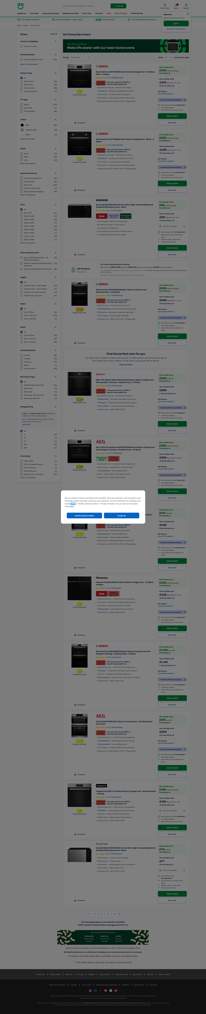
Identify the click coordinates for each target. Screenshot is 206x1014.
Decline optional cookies (84, 516)
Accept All (121, 516)
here (73, 504)
